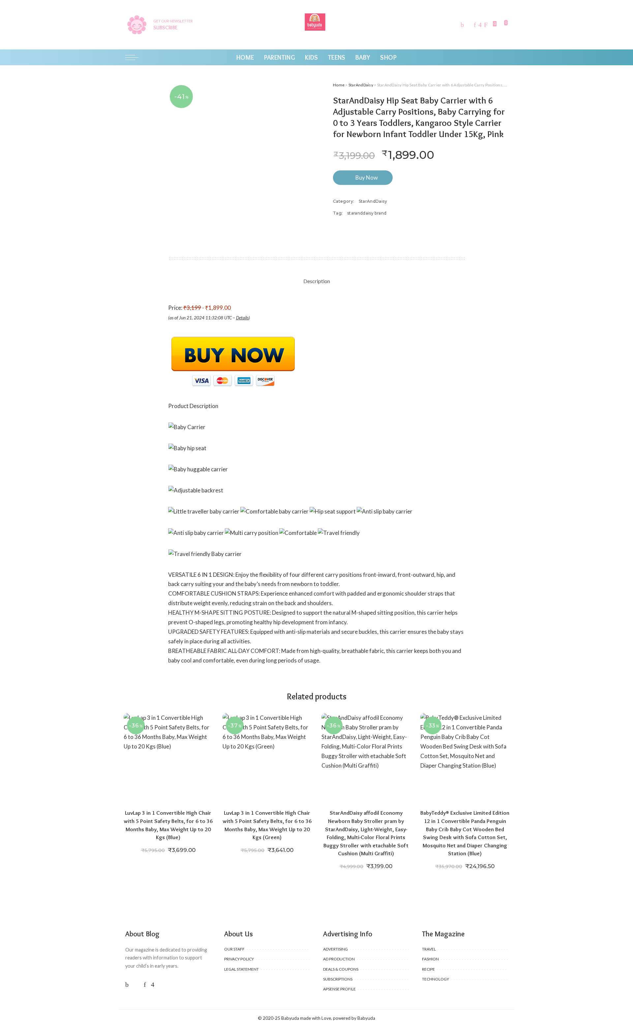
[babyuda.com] (316, 25)
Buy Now (366, 177)
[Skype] (486, 24)
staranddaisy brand (366, 213)
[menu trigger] (135, 57)
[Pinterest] (475, 24)
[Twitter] (468, 24)
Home (339, 84)
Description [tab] (316, 281)
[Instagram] (480, 24)
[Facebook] (462, 24)
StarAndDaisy (360, 84)
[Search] (504, 57)
